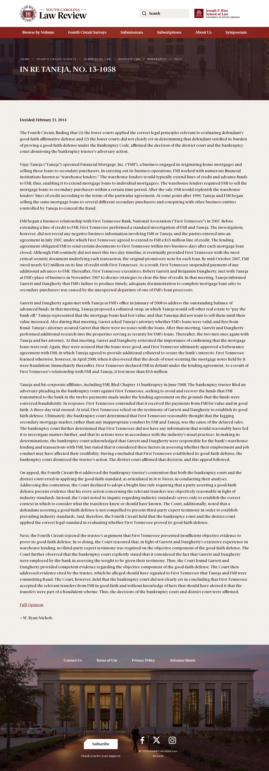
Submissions (131, 32)
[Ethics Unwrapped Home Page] (74, 13)
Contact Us (73, 660)
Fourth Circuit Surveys (87, 32)
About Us (203, 32)
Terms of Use (106, 660)
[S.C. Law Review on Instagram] (172, 740)
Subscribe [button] (100, 744)
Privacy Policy (143, 660)
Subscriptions (169, 32)
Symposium (236, 32)
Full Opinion (31, 605)
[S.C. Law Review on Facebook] (142, 740)
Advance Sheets (182, 660)
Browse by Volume (38, 32)
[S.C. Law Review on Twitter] (156, 740)
